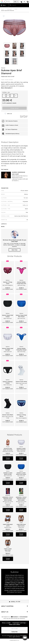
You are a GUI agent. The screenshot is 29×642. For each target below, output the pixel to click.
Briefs (16, 9)
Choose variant (8, 458)
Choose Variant (15, 108)
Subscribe (14, 631)
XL (16, 95)
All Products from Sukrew (14, 592)
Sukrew (3, 68)
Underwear (9, 9)
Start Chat (14, 250)
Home (2, 9)
